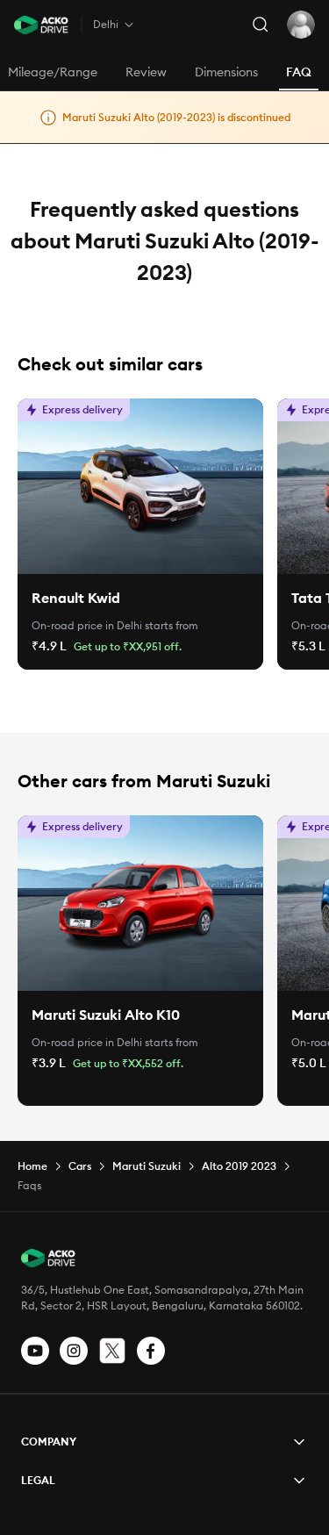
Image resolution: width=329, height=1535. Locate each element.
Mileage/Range (52, 72)
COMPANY (48, 1441)
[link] (140, 486)
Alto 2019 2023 (239, 1166)
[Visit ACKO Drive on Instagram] (74, 1351)
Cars (79, 1166)
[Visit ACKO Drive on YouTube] (35, 1351)
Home (32, 1166)
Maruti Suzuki (146, 1166)
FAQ (298, 72)
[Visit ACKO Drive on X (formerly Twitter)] (112, 1351)
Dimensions (226, 72)
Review (146, 72)
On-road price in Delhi (87, 625)
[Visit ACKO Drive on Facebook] (151, 1351)
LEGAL (38, 1480)
